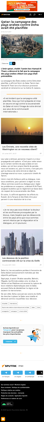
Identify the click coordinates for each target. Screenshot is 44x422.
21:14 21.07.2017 (6, 32)
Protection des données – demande (12, 393)
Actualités (4, 303)
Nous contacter (6, 387)
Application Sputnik (21, 396)
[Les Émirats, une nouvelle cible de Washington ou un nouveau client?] (22, 131)
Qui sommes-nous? (7, 385)
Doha (38, 307)
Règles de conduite (7, 396)
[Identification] (30, 14)
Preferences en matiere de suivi (11, 398)
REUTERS (4, 59)
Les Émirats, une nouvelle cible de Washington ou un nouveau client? (19, 148)
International (13, 303)
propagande (5, 311)
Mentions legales (20, 385)
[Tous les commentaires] (3, 419)
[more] (41, 153)
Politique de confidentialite (21, 387)
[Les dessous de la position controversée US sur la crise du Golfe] (22, 242)
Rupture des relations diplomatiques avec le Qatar (15, 307)
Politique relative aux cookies (10, 390)
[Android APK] (7, 404)
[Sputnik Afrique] (6, 15)
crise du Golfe (23, 311)
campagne (14, 311)
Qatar (33, 307)
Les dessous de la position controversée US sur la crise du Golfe (21, 259)
